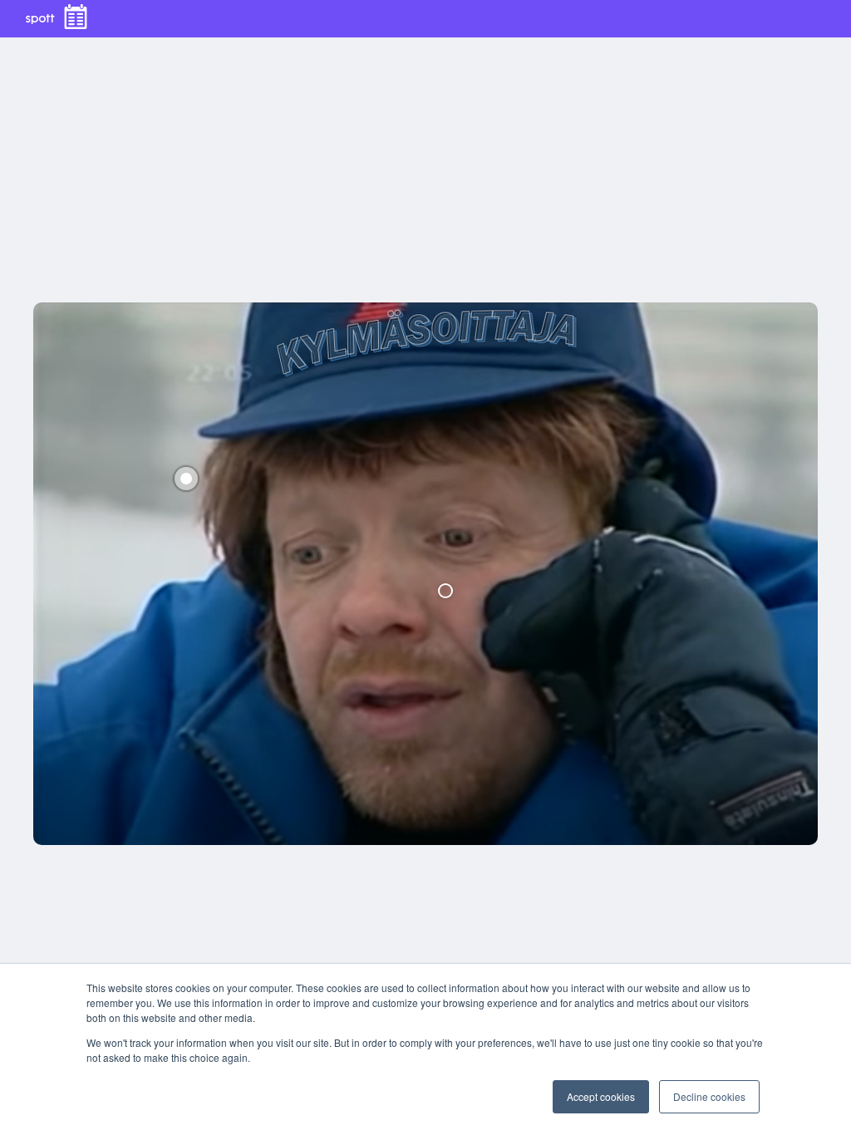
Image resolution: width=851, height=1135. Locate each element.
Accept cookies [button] (601, 1096)
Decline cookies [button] (709, 1096)
